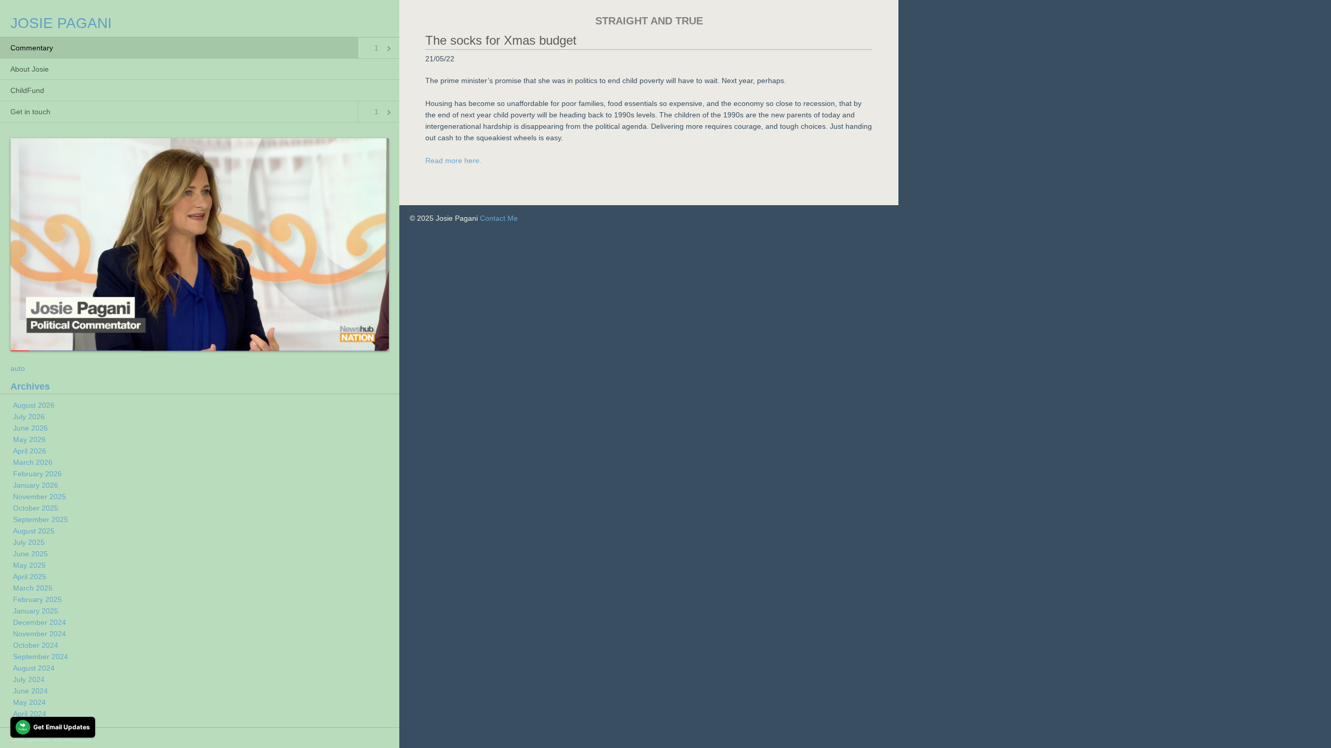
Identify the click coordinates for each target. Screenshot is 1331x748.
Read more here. (453, 160)
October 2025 (35, 508)
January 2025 (35, 611)
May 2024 (29, 702)
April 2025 (29, 576)
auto (17, 368)
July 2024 (29, 679)
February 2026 (37, 474)
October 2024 (35, 645)
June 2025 (30, 554)
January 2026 (35, 485)
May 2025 (29, 565)
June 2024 (30, 691)
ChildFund (27, 90)
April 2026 (29, 451)
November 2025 (39, 496)
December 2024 (39, 622)
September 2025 (40, 519)
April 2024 (29, 714)
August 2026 (34, 405)
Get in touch (30, 112)
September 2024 (40, 656)
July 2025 (29, 542)
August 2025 (34, 531)
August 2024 (34, 668)
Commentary (31, 48)
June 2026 (30, 428)
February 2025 (37, 599)
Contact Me (499, 218)
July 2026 (29, 416)
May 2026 (29, 439)
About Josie (29, 69)
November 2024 (39, 634)
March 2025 (33, 588)
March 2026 (33, 462)
